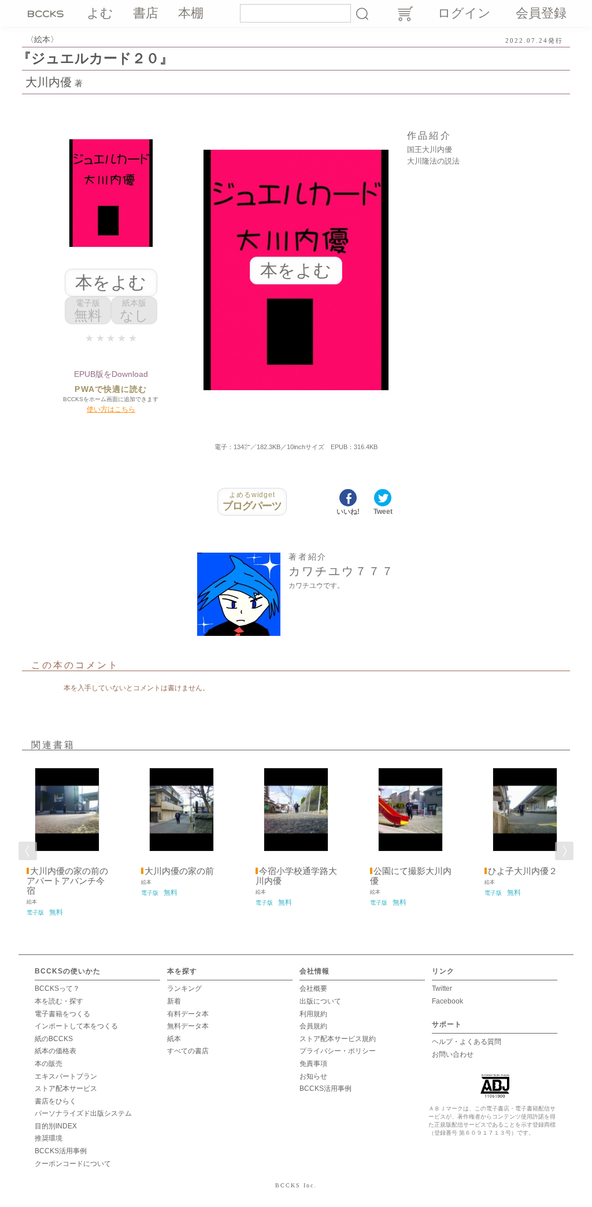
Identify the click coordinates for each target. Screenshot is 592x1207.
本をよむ (110, 282)
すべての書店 (188, 1051)
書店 (145, 13)
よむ (100, 13)
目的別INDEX (56, 1126)
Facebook (447, 1001)
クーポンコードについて (73, 1164)
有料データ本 (188, 1014)
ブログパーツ (252, 501)
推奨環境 (48, 1138)
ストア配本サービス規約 (337, 1039)
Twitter (442, 988)
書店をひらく (55, 1101)
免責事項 (313, 1064)
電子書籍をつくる (62, 1014)
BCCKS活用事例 (61, 1151)
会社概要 (313, 988)
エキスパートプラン (66, 1076)
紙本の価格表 (55, 1051)
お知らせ (313, 1076)
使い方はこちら (111, 409)
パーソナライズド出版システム (83, 1113)
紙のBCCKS (54, 1039)
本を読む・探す (59, 1001)
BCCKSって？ (57, 988)
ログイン (464, 13)
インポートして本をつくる (76, 1026)
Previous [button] (27, 851)
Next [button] (564, 851)
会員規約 (313, 1026)
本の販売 (48, 1064)
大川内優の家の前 (179, 871)
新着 (174, 1001)
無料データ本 (188, 1026)
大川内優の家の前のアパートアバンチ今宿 (67, 881)
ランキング (184, 988)
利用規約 (313, 1014)
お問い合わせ (452, 1054)
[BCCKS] (47, 13)
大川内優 (48, 82)
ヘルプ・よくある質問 (466, 1042)
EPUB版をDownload (111, 374)
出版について (320, 1001)
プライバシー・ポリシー (337, 1051)
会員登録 (541, 13)
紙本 (174, 1039)
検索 (362, 13)
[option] (67, 839)
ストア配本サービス (66, 1088)
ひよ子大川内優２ (522, 871)
